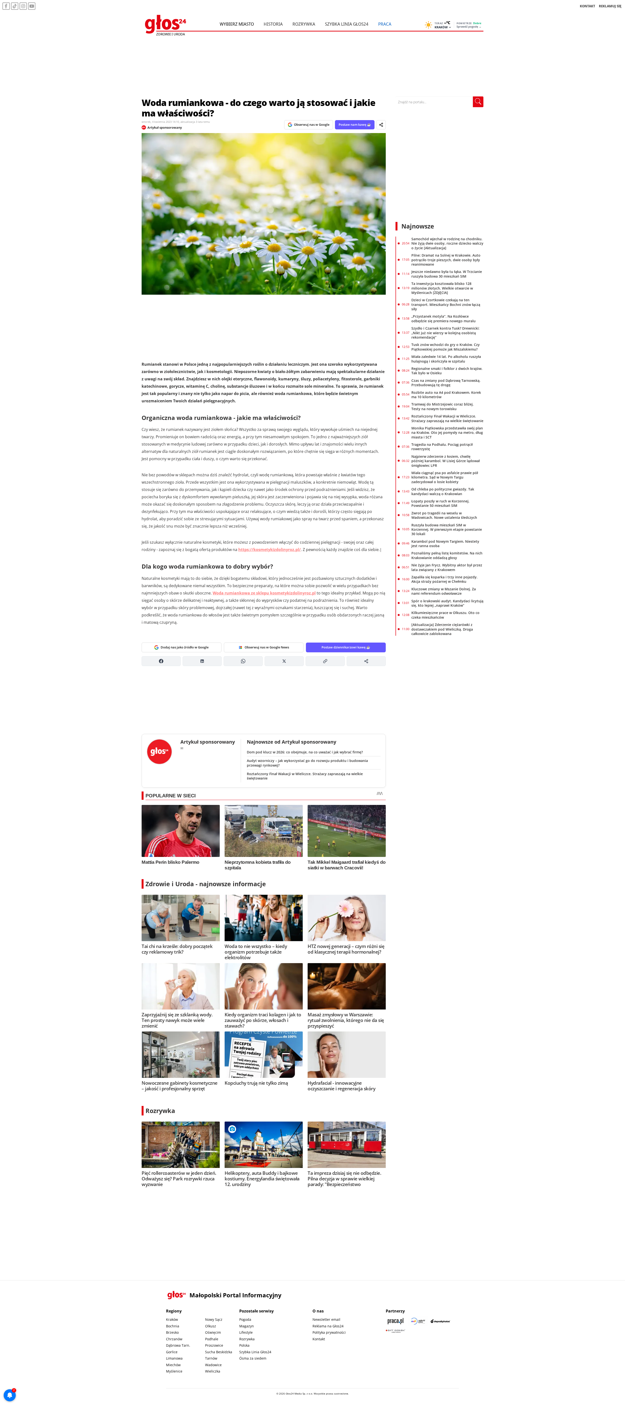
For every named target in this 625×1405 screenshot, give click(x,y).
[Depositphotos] (440, 1321)
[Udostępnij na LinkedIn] (202, 661)
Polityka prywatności (329, 1332)
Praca (384, 24)
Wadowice (213, 1365)
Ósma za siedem (252, 1358)
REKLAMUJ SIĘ (610, 6)
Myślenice (174, 1371)
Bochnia (172, 1326)
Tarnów (211, 1358)
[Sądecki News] (418, 1321)
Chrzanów (174, 1339)
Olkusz (210, 1326)
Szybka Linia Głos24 (346, 24)
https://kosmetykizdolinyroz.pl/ (269, 549)
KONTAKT (587, 6)
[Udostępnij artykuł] (381, 124)
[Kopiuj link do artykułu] (325, 661)
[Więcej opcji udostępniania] (366, 661)
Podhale (211, 1339)
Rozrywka (303, 24)
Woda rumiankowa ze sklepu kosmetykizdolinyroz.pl (264, 593)
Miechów (173, 1365)
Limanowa (174, 1358)
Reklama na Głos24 (328, 1326)
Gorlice (171, 1352)
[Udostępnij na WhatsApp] (243, 661)
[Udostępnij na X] (284, 661)
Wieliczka (212, 1371)
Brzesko (172, 1332)
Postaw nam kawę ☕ (355, 124)
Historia (273, 24)
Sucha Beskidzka (218, 1352)
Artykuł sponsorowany (164, 127)
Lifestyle (246, 1332)
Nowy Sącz (213, 1319)
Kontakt (318, 1339)
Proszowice (214, 1345)
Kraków (172, 1319)
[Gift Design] (395, 1331)
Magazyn (246, 1326)
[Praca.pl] (395, 1321)
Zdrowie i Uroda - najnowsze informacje (206, 884)
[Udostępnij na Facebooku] (161, 661)
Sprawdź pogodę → (469, 26)
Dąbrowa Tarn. (178, 1345)
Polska (244, 1345)
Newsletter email (326, 1319)
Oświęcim (213, 1332)
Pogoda (245, 1319)
